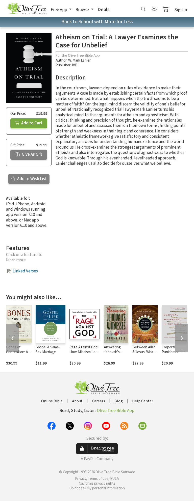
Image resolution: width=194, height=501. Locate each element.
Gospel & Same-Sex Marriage (48, 350)
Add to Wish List (31, 179)
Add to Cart (31, 123)
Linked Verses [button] (25, 271)
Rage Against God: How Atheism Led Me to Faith (83, 352)
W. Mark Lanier (79, 60)
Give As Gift (31, 154)
